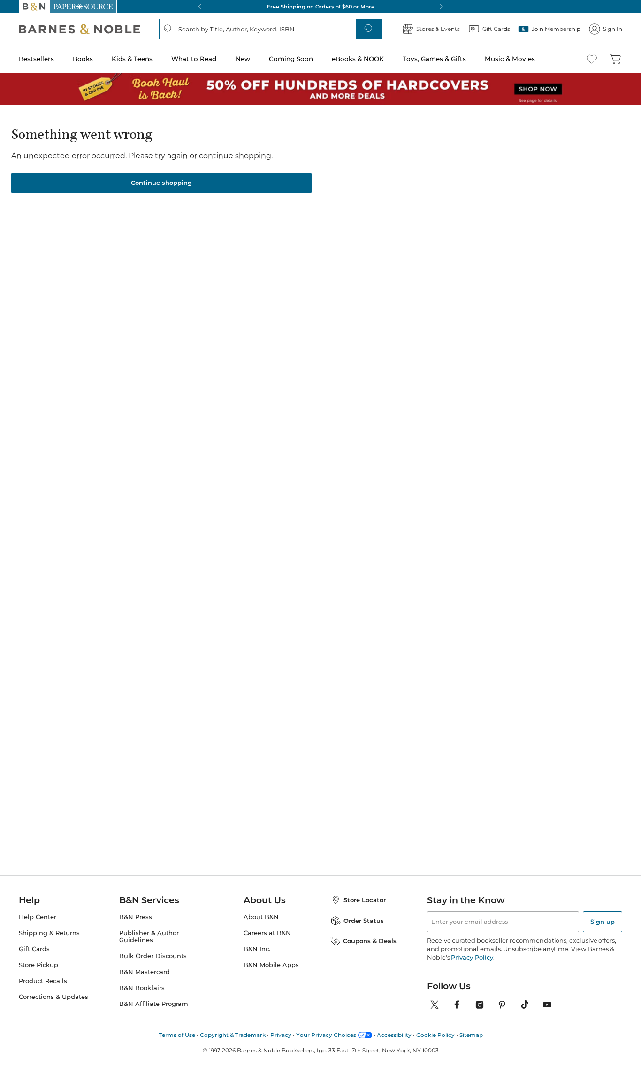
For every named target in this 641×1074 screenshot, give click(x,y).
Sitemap (471, 1034)
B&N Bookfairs (142, 987)
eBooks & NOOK (358, 58)
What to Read (193, 58)
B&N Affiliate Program (153, 1003)
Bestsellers (36, 58)
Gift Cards (34, 948)
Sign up (602, 921)
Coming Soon (291, 58)
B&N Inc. (257, 948)
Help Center (37, 917)
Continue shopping (161, 182)
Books (83, 58)
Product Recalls (43, 980)
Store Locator (364, 900)
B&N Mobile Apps (271, 964)
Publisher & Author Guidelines (149, 936)
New (243, 58)
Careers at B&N (267, 933)
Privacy (280, 1034)
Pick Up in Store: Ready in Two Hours (405, 6)
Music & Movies (510, 58)
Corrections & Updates (53, 996)
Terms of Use (177, 1034)
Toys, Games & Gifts (434, 58)
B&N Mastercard (144, 971)
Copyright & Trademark (233, 1034)
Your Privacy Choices (326, 1034)
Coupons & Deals (370, 941)
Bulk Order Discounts (153, 956)
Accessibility (394, 1034)
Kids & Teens (132, 58)
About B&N (261, 917)
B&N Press (135, 917)
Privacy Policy (472, 957)
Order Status (363, 920)
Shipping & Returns (49, 933)
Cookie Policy (435, 1034)
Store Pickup (38, 964)
